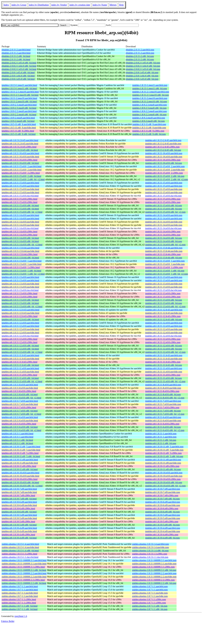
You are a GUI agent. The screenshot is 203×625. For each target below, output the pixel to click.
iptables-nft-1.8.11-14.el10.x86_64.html (20, 238)
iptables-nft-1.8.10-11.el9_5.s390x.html (20, 453)
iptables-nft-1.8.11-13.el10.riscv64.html (20, 290)
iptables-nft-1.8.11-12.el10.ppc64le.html (20, 329)
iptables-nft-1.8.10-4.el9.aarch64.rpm (162, 528)
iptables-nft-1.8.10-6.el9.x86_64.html (19, 512)
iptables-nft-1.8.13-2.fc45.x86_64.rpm (163, 150)
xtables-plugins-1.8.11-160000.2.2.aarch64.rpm (154, 573)
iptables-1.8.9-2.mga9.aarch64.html (18, 118)
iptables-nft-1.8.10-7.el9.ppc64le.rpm (162, 492)
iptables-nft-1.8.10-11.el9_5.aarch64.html (21, 446)
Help (121, 5)
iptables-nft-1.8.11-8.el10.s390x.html (19, 391)
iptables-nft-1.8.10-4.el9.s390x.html (18, 534)
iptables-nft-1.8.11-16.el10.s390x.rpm (162, 160)
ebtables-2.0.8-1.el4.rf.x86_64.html (18, 75)
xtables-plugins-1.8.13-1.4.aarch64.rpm (150, 544)
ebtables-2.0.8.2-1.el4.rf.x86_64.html (19, 66)
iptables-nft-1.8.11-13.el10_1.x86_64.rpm (164, 270)
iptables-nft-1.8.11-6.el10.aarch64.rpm (163, 417)
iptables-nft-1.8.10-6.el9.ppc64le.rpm (162, 505)
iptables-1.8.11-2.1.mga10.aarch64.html (20, 91)
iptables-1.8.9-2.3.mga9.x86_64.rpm (149, 108)
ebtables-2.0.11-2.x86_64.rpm (140, 56)
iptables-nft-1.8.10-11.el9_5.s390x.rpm (163, 453)
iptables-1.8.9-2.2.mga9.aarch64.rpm (149, 111)
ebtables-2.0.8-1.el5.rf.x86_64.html (18, 72)
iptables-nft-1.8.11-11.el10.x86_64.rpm (163, 378)
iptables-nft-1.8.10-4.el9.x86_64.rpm (162, 538)
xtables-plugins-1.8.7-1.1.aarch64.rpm (150, 586)
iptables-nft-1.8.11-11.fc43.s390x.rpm (162, 362)
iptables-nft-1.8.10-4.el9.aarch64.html (19, 528)
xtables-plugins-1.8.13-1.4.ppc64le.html (20, 547)
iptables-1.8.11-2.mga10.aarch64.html (19, 98)
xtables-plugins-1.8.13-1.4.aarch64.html (20, 544)
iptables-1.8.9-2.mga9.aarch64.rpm (148, 118)
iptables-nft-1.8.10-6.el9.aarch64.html (19, 502)
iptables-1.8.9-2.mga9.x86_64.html (18, 121)
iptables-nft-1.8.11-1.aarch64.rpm (160, 433)
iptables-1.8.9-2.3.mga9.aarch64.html (19, 105)
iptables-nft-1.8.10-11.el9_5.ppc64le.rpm (164, 450)
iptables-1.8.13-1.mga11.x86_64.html (19, 88)
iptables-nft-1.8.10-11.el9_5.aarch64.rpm (164, 446)
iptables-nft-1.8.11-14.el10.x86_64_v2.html (22, 244)
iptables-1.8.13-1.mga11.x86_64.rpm (149, 88)
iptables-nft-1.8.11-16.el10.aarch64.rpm (163, 153)
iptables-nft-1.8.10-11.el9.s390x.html (19, 466)
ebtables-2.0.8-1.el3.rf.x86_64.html (18, 79)
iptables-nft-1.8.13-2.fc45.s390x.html (19, 147)
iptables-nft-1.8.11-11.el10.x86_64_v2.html (22, 381)
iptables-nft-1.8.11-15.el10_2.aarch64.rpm (165, 166)
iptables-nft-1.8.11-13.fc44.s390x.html (19, 254)
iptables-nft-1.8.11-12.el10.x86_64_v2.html (22, 352)
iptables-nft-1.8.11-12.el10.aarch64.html (20, 323)
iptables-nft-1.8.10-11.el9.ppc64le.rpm (163, 463)
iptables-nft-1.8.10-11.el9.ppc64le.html (20, 463)
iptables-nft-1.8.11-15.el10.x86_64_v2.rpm (165, 212)
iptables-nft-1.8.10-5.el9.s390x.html (18, 521)
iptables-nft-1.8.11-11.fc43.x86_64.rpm (163, 365)
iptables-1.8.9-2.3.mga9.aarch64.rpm (149, 105)
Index (6, 5)
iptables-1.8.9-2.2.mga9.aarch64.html (19, 111)
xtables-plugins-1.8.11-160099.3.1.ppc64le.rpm (154, 563)
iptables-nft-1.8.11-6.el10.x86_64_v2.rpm (164, 430)
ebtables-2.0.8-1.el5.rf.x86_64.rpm (142, 72)
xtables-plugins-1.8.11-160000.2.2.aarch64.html (24, 573)
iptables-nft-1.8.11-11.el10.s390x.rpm (162, 375)
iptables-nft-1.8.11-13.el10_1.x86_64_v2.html (23, 274)
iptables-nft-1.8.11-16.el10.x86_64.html (20, 163)
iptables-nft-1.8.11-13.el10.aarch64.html (20, 277)
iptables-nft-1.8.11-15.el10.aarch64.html (20, 182)
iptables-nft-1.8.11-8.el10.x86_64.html (20, 394)
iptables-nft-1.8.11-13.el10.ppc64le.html (20, 283)
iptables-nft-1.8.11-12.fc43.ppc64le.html (20, 313)
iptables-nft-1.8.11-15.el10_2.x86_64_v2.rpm (166, 179)
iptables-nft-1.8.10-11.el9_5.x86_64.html (21, 456)
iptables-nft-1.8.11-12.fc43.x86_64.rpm (163, 319)
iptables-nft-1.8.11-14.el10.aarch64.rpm (163, 215)
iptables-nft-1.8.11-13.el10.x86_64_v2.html (22, 306)
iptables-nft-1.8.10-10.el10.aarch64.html (20, 472)
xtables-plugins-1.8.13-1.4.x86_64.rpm (150, 550)
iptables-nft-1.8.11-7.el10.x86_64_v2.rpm (164, 414)
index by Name (100, 5)
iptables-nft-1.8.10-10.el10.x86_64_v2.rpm (165, 485)
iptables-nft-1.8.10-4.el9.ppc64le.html (19, 531)
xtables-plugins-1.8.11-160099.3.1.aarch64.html (24, 560)
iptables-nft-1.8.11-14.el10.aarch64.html (20, 215)
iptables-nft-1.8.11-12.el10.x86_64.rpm (163, 345)
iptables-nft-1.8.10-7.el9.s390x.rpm (161, 495)
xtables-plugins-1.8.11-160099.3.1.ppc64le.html (24, 563)
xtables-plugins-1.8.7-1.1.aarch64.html (20, 586)
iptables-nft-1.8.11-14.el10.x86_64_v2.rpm (165, 244)
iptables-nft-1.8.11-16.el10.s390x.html (19, 160)
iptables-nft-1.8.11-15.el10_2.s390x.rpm (164, 173)
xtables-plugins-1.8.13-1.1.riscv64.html (20, 557)
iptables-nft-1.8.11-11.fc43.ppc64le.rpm (163, 358)
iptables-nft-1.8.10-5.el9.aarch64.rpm (162, 515)
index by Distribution (39, 5)
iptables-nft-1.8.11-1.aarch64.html (17, 433)
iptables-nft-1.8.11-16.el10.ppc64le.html (20, 156)
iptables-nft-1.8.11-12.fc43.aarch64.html (20, 310)
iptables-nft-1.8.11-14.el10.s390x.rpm (162, 231)
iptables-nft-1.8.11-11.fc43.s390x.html (19, 362)
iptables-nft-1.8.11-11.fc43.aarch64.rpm (163, 355)
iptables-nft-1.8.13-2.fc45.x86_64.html (20, 150)
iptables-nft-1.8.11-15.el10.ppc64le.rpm (163, 189)
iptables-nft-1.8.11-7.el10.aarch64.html (20, 401)
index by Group (18, 5)
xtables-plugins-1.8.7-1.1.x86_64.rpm (149, 606)
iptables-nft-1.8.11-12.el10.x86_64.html (20, 345)
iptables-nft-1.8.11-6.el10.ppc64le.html (20, 420)
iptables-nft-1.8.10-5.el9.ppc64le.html (19, 518)
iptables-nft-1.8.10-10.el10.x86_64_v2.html (22, 485)
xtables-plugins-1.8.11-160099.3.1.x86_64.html (24, 570)
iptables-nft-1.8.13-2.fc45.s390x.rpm (162, 147)
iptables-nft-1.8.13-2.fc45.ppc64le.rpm (163, 143)
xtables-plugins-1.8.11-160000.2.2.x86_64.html (24, 583)
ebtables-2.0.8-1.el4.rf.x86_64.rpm (142, 75)
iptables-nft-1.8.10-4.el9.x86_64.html (19, 538)
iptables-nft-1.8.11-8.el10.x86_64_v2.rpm (164, 397)
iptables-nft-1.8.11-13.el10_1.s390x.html (21, 267)
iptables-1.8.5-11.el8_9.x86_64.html (19, 134)
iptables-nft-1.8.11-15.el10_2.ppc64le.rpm (165, 169)
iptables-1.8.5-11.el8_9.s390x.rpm (148, 131)
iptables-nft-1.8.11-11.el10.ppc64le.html (20, 371)
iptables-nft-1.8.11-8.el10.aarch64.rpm (163, 384)
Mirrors (113, 5)
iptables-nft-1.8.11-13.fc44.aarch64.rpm (163, 248)
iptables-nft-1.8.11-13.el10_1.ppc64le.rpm (165, 264)
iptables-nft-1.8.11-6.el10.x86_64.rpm (163, 427)
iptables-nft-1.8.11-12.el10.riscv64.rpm (163, 336)
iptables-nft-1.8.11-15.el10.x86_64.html (20, 205)
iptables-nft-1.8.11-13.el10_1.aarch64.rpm (165, 261)
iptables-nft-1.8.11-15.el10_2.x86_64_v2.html (23, 179)
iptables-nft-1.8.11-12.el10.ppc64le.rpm (163, 329)
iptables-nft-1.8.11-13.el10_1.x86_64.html (21, 270)
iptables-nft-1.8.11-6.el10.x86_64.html (20, 427)
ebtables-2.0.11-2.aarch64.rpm (140, 49)
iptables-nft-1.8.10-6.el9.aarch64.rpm (162, 502)
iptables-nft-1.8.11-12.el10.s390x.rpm (162, 339)
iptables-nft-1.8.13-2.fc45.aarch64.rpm (163, 140)
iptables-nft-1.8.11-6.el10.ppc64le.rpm (163, 420)
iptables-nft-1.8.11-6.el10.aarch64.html (20, 417)
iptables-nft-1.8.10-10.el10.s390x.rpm (163, 479)
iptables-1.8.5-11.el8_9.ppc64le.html (19, 127)
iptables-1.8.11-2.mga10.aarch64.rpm (149, 98)
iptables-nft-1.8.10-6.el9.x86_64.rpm (162, 512)
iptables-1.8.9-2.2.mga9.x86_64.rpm (149, 114)
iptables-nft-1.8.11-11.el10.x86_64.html (20, 378)
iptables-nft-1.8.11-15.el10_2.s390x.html (21, 173)
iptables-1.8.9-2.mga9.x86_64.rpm (148, 121)
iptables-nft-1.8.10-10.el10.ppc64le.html (20, 476)
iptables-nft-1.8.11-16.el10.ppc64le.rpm (163, 156)
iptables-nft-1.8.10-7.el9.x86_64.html (19, 498)
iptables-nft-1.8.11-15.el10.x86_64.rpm (163, 205)
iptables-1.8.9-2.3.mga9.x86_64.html (19, 108)
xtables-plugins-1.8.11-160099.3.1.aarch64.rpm (154, 560)
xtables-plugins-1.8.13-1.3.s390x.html (19, 554)
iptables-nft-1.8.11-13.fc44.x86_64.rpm (163, 257)
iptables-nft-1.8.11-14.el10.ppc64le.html (20, 222)
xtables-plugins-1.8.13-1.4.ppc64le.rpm (150, 547)
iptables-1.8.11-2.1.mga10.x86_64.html (20, 95)
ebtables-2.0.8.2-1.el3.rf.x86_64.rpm (143, 69)
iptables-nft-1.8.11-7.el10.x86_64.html (20, 411)
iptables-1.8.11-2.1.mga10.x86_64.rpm (150, 95)
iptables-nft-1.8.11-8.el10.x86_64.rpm (163, 394)
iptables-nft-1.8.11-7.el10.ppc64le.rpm (163, 404)
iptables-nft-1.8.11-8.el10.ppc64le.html (20, 388)
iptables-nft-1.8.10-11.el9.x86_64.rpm (163, 469)
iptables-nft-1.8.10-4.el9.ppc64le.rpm (162, 531)
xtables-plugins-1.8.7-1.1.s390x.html (19, 599)
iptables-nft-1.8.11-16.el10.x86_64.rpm (163, 163)
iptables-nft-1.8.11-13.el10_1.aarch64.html (21, 261)
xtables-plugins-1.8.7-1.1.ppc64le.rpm (150, 593)
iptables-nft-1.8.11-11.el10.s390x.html (19, 375)
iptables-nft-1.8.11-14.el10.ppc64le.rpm (163, 222)
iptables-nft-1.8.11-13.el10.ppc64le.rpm (163, 283)
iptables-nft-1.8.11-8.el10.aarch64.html (20, 384)
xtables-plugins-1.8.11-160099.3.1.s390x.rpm (153, 567)
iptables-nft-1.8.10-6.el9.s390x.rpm (161, 508)
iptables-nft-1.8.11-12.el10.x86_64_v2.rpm (165, 352)
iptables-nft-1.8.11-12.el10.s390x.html (19, 339)
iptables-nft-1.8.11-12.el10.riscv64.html (20, 336)
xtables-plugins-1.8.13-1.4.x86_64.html (20, 550)
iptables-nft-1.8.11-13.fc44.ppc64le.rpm (163, 251)
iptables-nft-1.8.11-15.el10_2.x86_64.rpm (164, 176)
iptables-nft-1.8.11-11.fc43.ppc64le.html (20, 358)
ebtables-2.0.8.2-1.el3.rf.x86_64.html (19, 69)
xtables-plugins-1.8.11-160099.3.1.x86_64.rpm (154, 570)
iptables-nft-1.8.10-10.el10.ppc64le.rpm (163, 476)
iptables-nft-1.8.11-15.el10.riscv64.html (20, 195)
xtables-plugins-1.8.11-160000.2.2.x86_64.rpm (154, 583)
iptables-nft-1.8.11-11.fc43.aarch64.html (20, 355)
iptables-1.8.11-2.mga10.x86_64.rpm (149, 101)
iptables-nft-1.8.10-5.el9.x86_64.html (19, 525)
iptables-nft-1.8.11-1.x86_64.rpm (160, 440)
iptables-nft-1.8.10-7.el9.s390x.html (18, 495)
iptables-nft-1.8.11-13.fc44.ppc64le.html (20, 251)
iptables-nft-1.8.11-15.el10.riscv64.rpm (163, 195)
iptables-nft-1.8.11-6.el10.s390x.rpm (162, 424)
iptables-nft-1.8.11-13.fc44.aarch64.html (20, 248)
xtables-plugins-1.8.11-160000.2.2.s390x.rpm (153, 580)
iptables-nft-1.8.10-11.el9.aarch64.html (20, 459)
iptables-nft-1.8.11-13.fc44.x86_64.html (20, 257)
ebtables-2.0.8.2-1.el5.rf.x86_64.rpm (143, 62)
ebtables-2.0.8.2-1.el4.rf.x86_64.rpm (143, 66)
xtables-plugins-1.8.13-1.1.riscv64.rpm (150, 557)
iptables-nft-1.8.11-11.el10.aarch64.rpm (163, 368)
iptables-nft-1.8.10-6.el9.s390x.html (18, 508)
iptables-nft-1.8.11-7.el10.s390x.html (19, 407)
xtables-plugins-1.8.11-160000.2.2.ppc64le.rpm (154, 576)
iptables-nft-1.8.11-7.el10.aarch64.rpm (163, 401)
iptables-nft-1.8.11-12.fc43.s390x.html (19, 316)
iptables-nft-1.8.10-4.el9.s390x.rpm (161, 534)
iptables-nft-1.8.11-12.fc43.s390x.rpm (163, 316)
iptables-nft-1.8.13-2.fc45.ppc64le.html (20, 143)
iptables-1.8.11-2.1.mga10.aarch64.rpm (150, 91)
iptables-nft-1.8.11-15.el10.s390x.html (19, 199)
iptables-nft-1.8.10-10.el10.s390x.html (19, 479)
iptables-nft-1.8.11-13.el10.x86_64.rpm (163, 300)
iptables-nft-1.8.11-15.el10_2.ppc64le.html (21, 169)
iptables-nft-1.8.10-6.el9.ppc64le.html (19, 505)
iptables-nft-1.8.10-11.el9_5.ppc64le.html (21, 450)
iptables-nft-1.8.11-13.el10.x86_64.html (20, 300)
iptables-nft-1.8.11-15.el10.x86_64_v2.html (22, 212)
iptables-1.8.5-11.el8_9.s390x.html (18, 131)
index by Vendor (59, 5)
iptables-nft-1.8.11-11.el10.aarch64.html (20, 368)
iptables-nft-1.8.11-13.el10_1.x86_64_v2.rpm (166, 274)
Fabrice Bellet (7, 621)
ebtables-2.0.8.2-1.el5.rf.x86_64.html (19, 62)
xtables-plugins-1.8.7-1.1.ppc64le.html (20, 593)
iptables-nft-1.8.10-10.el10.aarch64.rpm (163, 472)
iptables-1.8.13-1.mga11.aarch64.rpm (149, 85)
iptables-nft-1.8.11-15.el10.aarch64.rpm (163, 182)
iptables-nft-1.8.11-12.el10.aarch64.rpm (163, 323)
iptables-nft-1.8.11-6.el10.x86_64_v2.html (21, 430)
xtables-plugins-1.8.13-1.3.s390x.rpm (149, 554)
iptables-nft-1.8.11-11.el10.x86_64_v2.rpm (165, 381)
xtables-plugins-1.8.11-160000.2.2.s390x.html (23, 580)
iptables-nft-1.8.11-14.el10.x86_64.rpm (163, 238)
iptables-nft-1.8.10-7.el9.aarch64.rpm (162, 489)
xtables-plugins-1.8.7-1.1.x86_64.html (19, 606)
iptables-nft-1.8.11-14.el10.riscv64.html (20, 228)
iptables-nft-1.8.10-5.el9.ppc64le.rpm (162, 518)
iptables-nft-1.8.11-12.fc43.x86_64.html (20, 319)
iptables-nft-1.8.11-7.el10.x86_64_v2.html (21, 414)
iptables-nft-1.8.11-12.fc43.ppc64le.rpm (163, 313)
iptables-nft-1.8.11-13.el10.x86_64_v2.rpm (165, 306)
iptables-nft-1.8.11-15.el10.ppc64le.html (20, 189)
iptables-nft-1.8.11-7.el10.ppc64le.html (20, 404)
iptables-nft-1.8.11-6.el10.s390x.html (19, 424)
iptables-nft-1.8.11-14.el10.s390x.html (19, 231)
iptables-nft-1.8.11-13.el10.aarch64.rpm (163, 277)
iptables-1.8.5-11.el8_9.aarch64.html (19, 124)
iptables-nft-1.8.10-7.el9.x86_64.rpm (162, 498)
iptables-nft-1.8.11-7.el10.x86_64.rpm (163, 411)
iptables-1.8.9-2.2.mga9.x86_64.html (19, 114)
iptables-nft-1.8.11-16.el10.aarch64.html (20, 153)
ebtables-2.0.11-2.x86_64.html (16, 56)
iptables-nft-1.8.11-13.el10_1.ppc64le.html (21, 264)
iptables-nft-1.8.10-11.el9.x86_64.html (20, 469)
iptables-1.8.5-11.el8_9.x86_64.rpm (149, 134)
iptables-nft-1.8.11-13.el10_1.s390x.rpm (164, 267)
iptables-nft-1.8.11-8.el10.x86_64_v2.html (21, 397)
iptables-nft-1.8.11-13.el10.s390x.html (19, 293)
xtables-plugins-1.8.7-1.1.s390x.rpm (149, 599)
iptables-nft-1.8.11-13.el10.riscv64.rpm (163, 290)
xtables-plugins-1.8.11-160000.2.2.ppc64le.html (24, 576)
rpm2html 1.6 (20, 616)
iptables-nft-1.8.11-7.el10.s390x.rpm (162, 407)
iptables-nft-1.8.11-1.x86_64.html (17, 440)
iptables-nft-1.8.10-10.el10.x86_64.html (20, 482)
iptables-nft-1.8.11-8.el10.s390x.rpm (162, 391)
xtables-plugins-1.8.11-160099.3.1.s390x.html (23, 567)
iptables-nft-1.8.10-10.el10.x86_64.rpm (163, 482)
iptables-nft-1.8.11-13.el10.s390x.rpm (162, 293)
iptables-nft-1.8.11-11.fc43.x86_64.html (20, 365)
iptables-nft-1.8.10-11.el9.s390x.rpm (162, 466)
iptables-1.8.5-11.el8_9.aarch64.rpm (149, 124)
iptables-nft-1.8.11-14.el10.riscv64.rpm (163, 228)
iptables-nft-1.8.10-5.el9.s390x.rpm (161, 521)
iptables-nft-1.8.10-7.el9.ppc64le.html (19, 492)
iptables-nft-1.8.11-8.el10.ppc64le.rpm (163, 388)
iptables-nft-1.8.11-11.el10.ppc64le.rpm (163, 371)
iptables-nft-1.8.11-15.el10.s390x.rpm (162, 199)
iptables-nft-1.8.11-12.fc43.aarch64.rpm (163, 310)
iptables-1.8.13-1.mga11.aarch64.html (19, 85)
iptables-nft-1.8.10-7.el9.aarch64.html (19, 489)
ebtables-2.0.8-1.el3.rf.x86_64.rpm (142, 79)
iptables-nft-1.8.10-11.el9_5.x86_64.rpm (164, 456)
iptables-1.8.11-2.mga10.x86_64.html (19, 101)
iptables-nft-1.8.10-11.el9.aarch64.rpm (163, 459)
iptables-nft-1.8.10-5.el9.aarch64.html (19, 515)
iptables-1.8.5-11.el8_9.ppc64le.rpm (149, 127)
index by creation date (79, 5)
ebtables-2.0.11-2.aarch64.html (16, 49)
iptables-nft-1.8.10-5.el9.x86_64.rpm (162, 525)
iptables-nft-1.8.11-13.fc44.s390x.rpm (163, 254)
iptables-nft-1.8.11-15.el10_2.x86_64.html (21, 176)
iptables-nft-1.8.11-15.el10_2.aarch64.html (21, 166)
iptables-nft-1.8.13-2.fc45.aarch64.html (20, 140)
